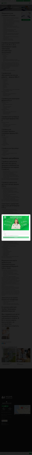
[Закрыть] (28, 215)
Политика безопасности (15, 235)
